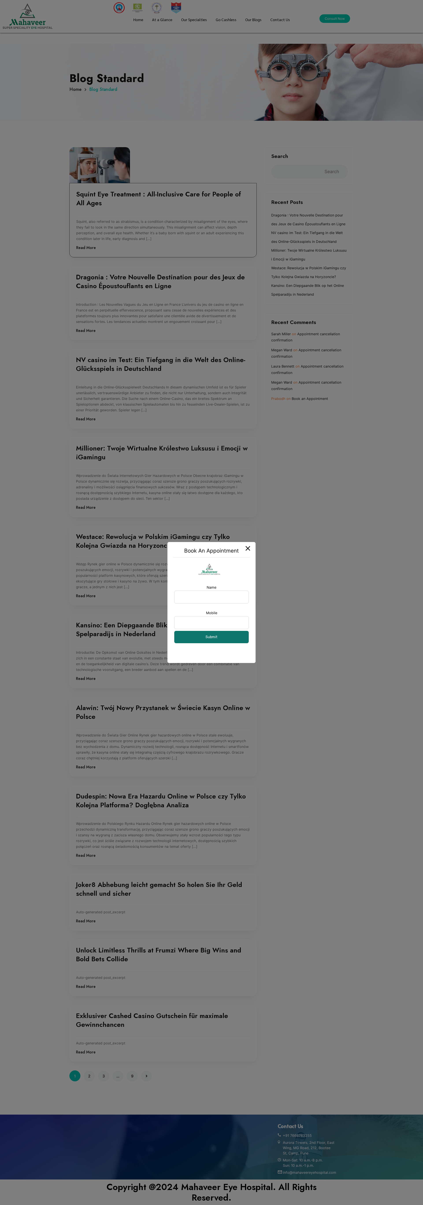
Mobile (211, 613)
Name (211, 587)
